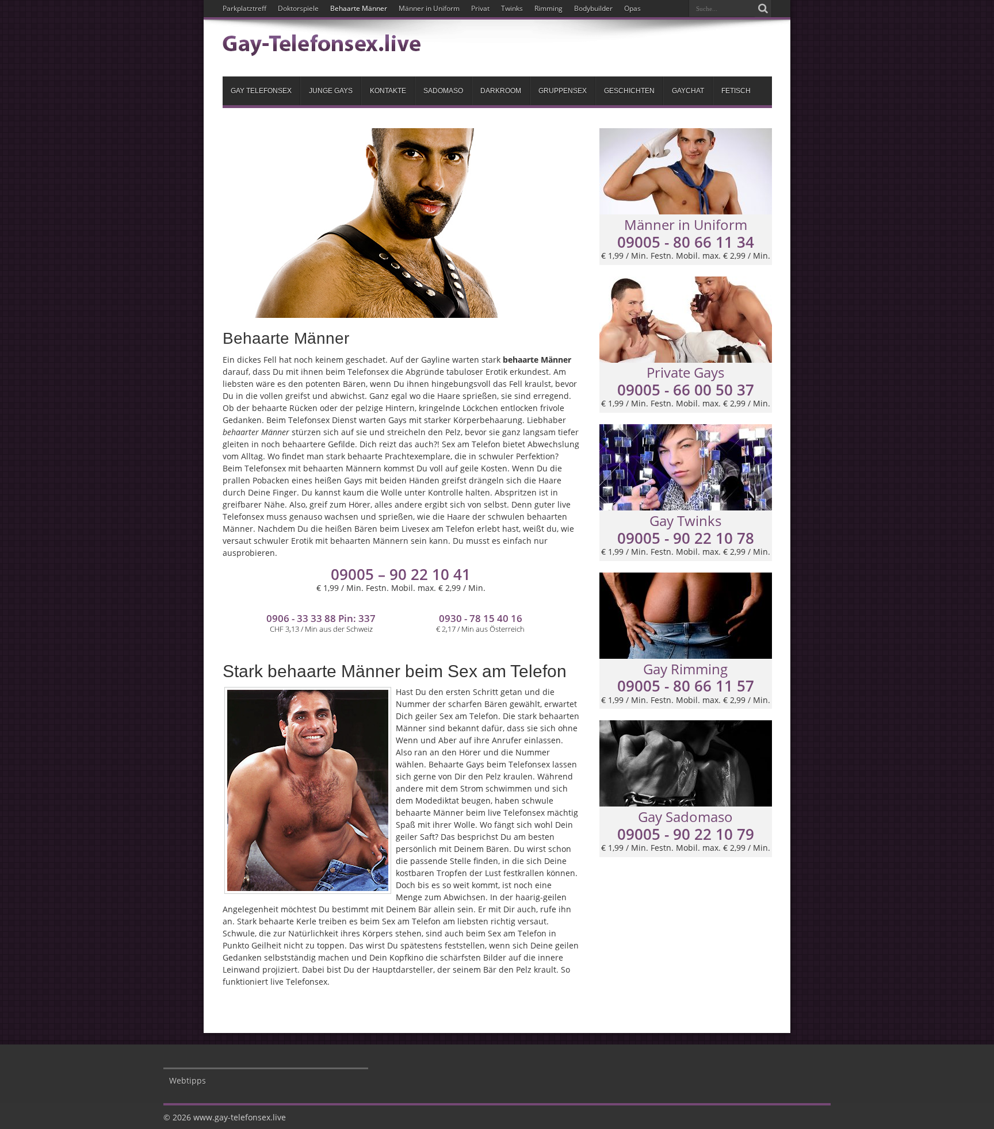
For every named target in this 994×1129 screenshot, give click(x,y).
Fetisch (736, 91)
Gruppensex (562, 91)
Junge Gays (331, 91)
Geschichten (629, 91)
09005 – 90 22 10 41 (401, 574)
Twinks (512, 8)
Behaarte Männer (358, 8)
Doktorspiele (298, 8)
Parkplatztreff (244, 8)
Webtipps (187, 1080)
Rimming (548, 8)
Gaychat (688, 91)
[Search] (763, 8)
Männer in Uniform (429, 8)
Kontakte (388, 91)
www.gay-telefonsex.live (239, 1117)
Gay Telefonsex (261, 91)
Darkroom (500, 91)
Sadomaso (443, 91)
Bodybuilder (593, 8)
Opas (632, 8)
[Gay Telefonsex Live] (321, 48)
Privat (480, 8)
